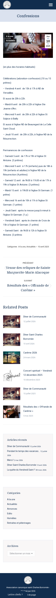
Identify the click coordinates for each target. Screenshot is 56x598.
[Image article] (11, 321)
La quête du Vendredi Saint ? (21, 470)
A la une (9, 36)
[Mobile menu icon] (51, 5)
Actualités (10, 41)
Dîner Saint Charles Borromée (33, 336)
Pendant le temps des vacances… (23, 451)
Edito (9, 513)
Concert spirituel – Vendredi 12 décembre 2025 (37, 372)
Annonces (12, 509)
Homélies (11, 518)
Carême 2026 (30, 352)
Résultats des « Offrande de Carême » (37, 408)
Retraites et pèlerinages (19, 523)
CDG (33, 591)
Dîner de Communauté (34, 316)
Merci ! (10, 460)
